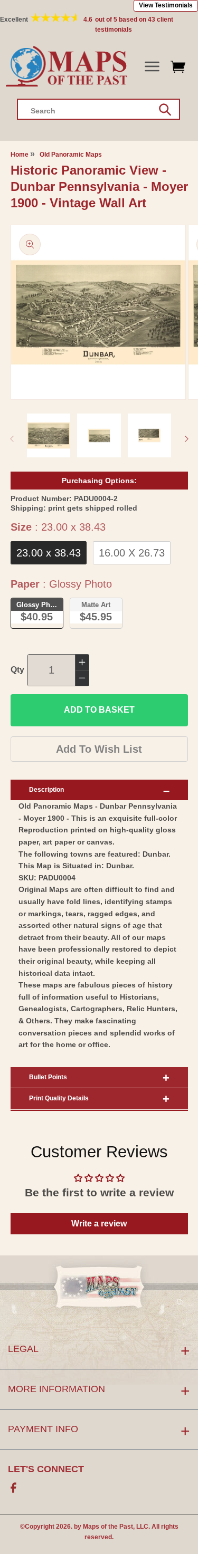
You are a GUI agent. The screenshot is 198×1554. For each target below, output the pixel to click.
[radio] (49, 552)
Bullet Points (48, 1077)
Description (46, 789)
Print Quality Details (59, 1098)
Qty (17, 669)
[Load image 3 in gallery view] (150, 435)
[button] (152, 67)
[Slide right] (186, 438)
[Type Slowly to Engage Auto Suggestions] (165, 110)
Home (20, 154)
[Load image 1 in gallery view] (49, 435)
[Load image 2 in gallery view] (99, 435)
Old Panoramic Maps (71, 154)
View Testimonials (166, 5)
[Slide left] (11, 438)
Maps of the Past (108, 1526)
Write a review (99, 1223)
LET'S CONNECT (46, 1469)
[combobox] (98, 109)
